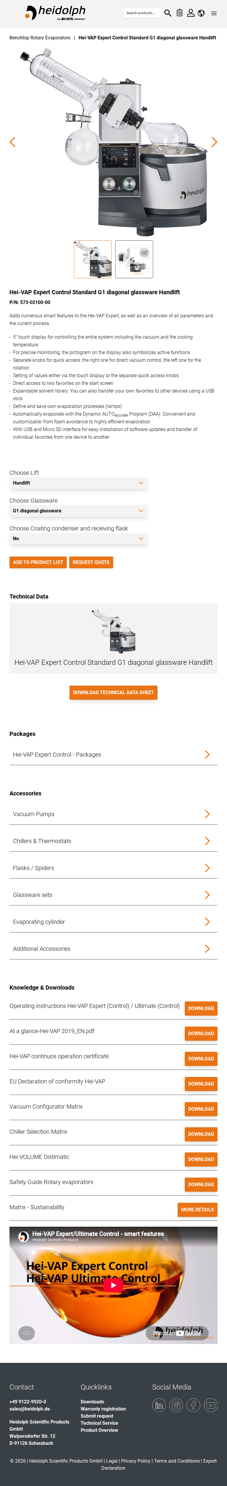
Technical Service (99, 1423)
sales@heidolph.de (29, 1409)
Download (201, 1008)
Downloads (92, 1402)
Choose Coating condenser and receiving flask (68, 528)
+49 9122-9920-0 (27, 1402)
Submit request (97, 1416)
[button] (113, 754)
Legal (112, 1461)
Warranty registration (103, 1409)
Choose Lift (24, 472)
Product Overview (99, 1430)
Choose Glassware (33, 500)
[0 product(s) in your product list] (179, 13)
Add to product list (38, 562)
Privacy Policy (135, 1461)
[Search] (167, 13)
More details (197, 1209)
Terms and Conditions (177, 1461)
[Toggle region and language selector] (201, 13)
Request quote (91, 562)
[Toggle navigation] (214, 13)
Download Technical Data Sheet (113, 692)
